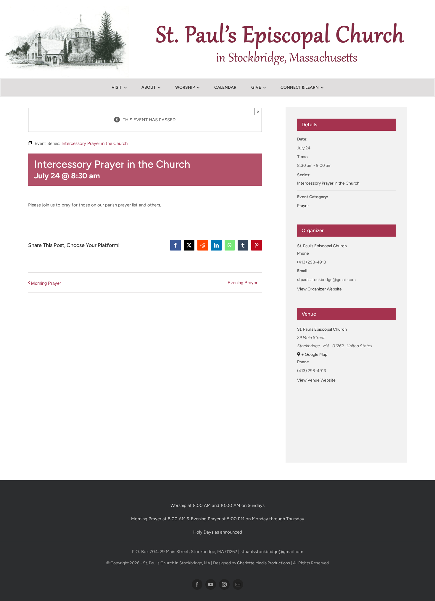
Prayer (303, 205)
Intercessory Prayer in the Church (328, 183)
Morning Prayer (46, 283)
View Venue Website (316, 380)
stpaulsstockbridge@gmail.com (272, 551)
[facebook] (197, 584)
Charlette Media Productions (263, 563)
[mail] (238, 584)
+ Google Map (314, 354)
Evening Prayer (242, 282)
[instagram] (224, 584)
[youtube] (210, 584)
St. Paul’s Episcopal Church (322, 245)
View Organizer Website (319, 289)
